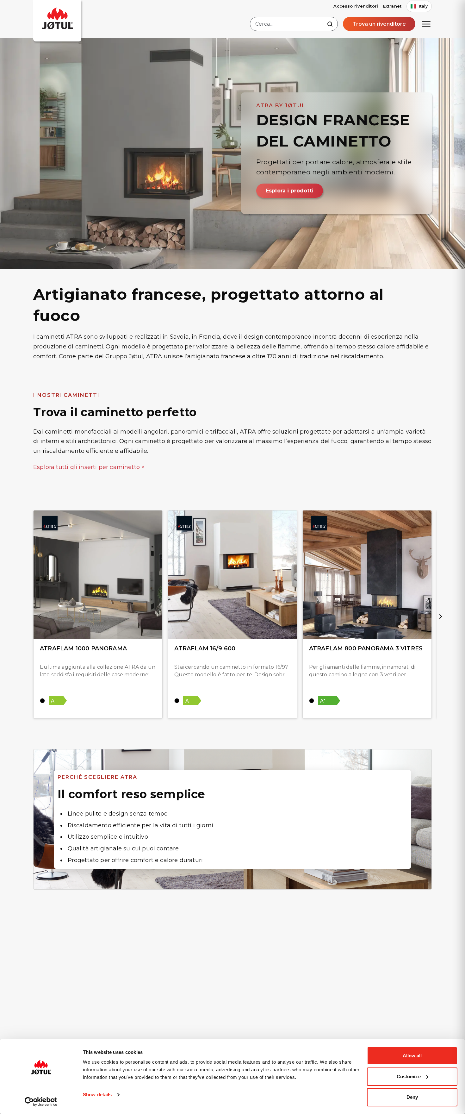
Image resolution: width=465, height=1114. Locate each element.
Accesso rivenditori (355, 6)
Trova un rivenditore (379, 24)
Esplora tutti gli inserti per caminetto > (89, 467)
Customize (409, 1076)
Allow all (412, 1055)
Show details (97, 1094)
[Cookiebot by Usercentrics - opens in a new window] (41, 1101)
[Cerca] (329, 24)
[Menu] (426, 24)
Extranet (392, 6)
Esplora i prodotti (289, 191)
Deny (412, 1097)
